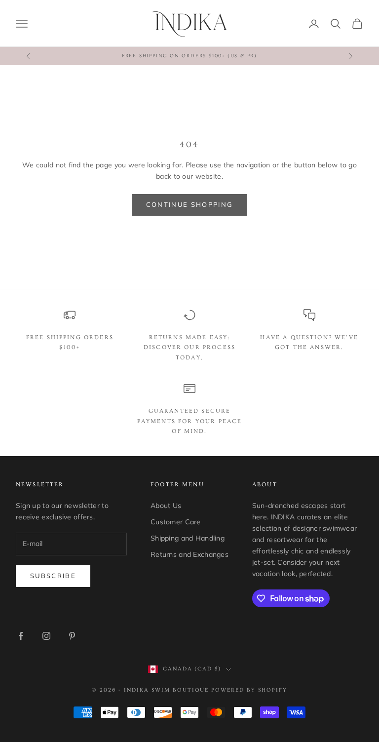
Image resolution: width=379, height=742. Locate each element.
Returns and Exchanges (189, 554)
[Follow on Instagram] (46, 636)
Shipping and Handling (188, 538)
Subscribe (53, 576)
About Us (166, 505)
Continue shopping (189, 204)
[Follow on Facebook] (21, 636)
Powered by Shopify (249, 690)
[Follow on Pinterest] (72, 636)
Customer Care (176, 521)
